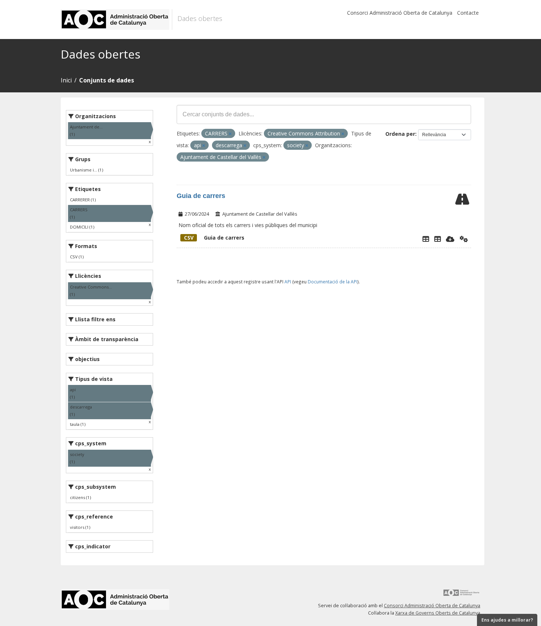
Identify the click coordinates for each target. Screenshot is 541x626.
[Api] (464, 239)
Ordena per (400, 133)
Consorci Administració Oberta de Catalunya (399, 12)
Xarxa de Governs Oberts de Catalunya (437, 613)
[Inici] (116, 19)
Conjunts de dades (106, 80)
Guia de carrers (201, 195)
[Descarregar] (450, 239)
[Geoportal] (437, 239)
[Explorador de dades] (425, 239)
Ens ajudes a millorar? (507, 620)
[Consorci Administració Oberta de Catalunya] (461, 595)
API (287, 281)
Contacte (468, 12)
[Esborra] (230, 134)
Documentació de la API (332, 281)
